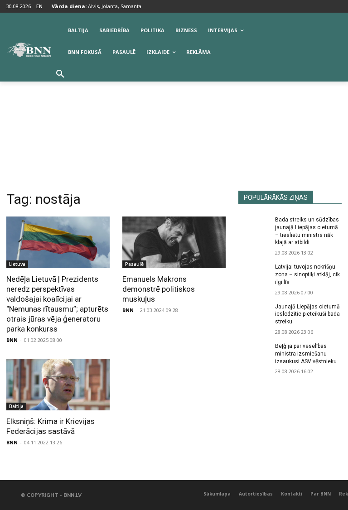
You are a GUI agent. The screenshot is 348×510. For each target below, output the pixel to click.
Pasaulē (134, 264)
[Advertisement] (174, 122)
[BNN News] (29, 50)
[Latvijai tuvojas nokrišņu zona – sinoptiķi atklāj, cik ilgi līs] (253, 274)
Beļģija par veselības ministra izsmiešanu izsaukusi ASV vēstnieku (306, 354)
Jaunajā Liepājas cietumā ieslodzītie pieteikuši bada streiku (307, 314)
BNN (12, 340)
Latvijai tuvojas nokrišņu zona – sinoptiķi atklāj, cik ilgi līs (307, 274)
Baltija (16, 406)
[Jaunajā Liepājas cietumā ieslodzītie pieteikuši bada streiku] (253, 314)
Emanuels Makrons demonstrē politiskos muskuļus (158, 288)
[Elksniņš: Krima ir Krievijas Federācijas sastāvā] (58, 384)
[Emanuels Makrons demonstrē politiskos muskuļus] (174, 242)
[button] (60, 74)
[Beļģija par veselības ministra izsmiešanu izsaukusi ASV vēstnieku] (253, 353)
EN (39, 6)
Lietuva (17, 264)
